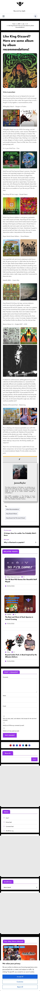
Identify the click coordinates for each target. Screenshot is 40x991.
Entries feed (9, 822)
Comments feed (9, 826)
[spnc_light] (35, 16)
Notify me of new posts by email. (11, 731)
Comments (5, 677)
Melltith (9, 615)
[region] (20, 975)
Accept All (20, 977)
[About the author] (20, 459)
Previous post (7, 530)
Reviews (17, 947)
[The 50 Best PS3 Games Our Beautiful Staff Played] (20, 566)
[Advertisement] (20, 786)
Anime (6, 947)
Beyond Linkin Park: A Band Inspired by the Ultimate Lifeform (21, 656)
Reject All (20, 987)
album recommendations (12, 509)
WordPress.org (9, 831)
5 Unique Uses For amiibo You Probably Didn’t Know (20, 534)
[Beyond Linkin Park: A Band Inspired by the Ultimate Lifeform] (20, 641)
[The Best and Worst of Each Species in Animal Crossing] (20, 604)
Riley (8, 577)
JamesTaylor (12, 92)
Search (8, 753)
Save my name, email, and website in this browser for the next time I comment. (20, 719)
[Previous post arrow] (35, 533)
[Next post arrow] (35, 542)
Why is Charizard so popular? (14, 542)
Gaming (11, 947)
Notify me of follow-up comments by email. (13, 725)
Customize (20, 982)
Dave (12, 577)
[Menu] (3, 16)
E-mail (4, 706)
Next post (6, 539)
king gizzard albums (11, 514)
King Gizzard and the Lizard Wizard (15, 518)
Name (4, 695)
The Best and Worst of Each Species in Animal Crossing (19, 618)
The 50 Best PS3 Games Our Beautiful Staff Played (21, 580)
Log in (7, 818)
